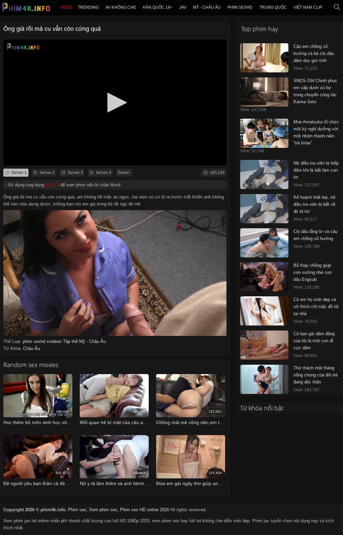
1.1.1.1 (52, 184)
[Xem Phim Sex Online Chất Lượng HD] (26, 8)
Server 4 (103, 172)
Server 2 (47, 172)
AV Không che (121, 7)
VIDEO (66, 7)
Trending (88, 7)
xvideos (55, 341)
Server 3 (75, 172)
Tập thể (71, 341)
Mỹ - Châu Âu (207, 7)
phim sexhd (240, 7)
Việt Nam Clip (307, 7)
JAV (182, 7)
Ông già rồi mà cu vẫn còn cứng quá (52, 28)
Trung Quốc (273, 7)
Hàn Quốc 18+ (158, 7)
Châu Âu (31, 348)
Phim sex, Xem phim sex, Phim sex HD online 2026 (118, 509)
